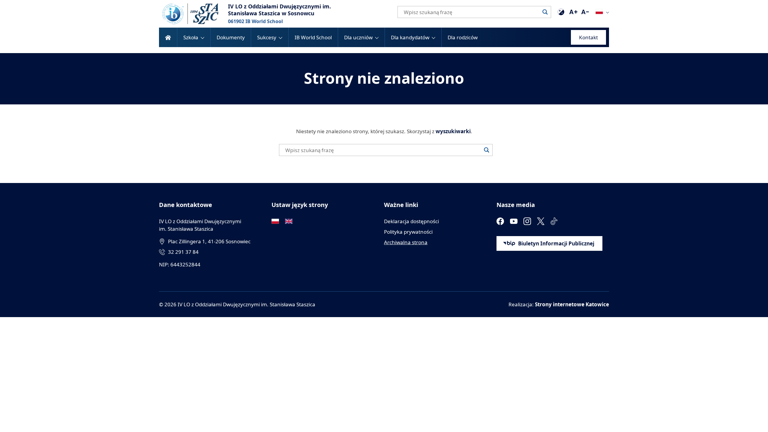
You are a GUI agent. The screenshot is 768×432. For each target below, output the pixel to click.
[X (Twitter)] (540, 221)
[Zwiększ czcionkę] (573, 12)
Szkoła (190, 37)
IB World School (313, 37)
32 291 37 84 (183, 251)
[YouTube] (514, 221)
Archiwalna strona (406, 242)
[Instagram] (527, 221)
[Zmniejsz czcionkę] (585, 12)
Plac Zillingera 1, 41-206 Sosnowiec (209, 241)
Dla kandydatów (410, 37)
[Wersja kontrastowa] (561, 12)
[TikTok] (554, 221)
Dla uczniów (358, 37)
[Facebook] (500, 221)
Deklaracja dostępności (411, 221)
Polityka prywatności (408, 231)
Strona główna (168, 37)
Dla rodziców (463, 37)
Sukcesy (266, 37)
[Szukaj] (545, 12)
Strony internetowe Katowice (572, 304)
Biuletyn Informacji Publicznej (556, 243)
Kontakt (588, 37)
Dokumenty (231, 37)
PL (599, 11)
